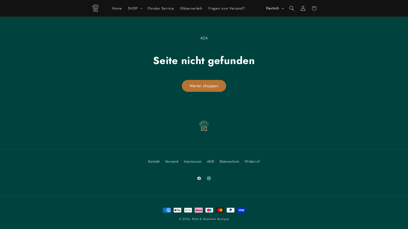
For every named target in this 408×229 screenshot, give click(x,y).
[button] (135, 8)
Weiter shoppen (204, 86)
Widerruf (252, 161)
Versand (171, 161)
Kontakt (154, 161)
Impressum (193, 161)
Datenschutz (229, 161)
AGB (210, 161)
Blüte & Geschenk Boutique (210, 219)
